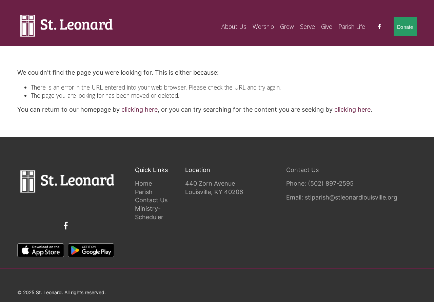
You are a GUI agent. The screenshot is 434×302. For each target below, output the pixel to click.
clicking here (139, 109)
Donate (405, 26)
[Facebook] (379, 26)
